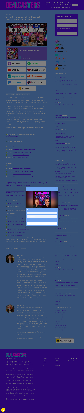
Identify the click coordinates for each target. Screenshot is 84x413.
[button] (56, 189)
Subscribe (42, 223)
